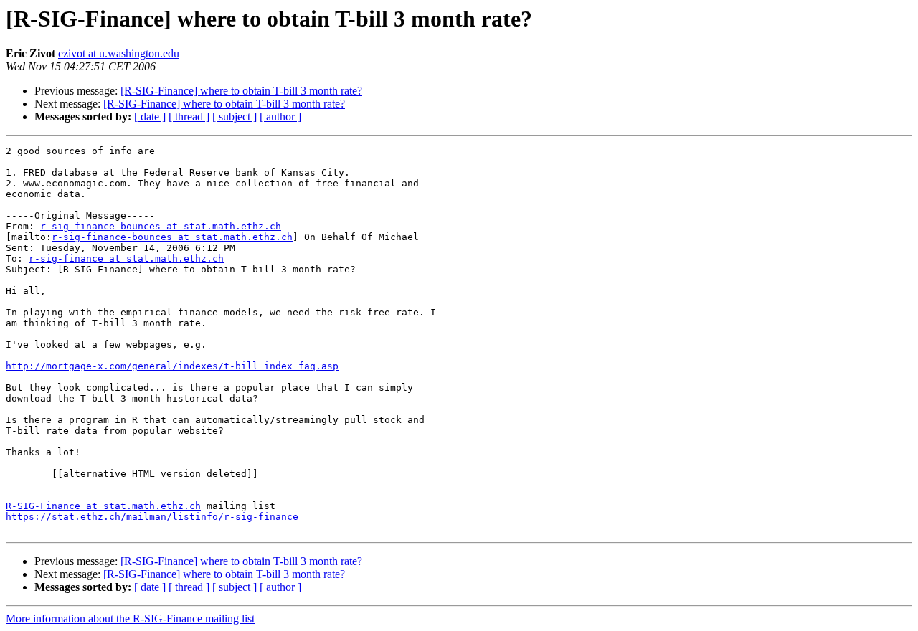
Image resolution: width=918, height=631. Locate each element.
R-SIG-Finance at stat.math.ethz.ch (103, 505)
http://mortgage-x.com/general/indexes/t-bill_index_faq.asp (172, 366)
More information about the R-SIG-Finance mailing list (130, 618)
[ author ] (280, 116)
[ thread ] (189, 116)
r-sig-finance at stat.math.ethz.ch (126, 258)
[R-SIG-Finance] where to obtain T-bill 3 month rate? (241, 91)
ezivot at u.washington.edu (118, 53)
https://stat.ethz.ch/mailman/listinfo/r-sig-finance (152, 516)
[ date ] (150, 116)
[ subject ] (234, 116)
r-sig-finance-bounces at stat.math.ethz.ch (160, 226)
